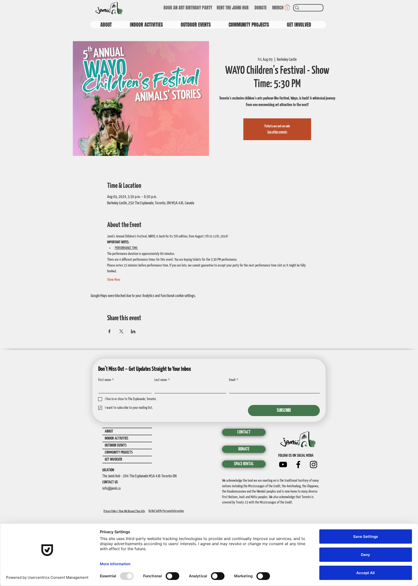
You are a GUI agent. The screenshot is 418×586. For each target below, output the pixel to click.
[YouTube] (283, 464)
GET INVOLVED (113, 459)
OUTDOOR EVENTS (116, 445)
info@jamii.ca (111, 489)
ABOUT (109, 431)
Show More (113, 280)
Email (233, 380)
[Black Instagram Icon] (313, 464)
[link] (287, 7)
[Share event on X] (121, 331)
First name (106, 380)
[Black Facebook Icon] (298, 464)
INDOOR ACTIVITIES (116, 438)
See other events (277, 132)
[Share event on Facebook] (109, 331)
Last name (162, 380)
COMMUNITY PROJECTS (119, 452)
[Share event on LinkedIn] (133, 331)
